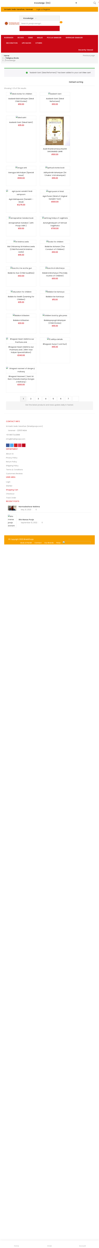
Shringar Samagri (74, 37)
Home (6, 55)
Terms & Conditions (14, 469)
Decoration (12, 43)
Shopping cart (12, 490)
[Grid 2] (62, 82)
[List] (66, 82)
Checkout (10, 494)
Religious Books (12, 58)
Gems (30, 37)
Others (38, 43)
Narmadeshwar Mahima (29, 506)
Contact (38, 543)
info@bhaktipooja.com (15, 439)
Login (8, 482)
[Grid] (57, 82)
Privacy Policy (11, 458)
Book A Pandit (26, 543)
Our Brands (49, 543)
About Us (10, 454)
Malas (40, 37)
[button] (60, 23)
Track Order (11, 498)
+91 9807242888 (13, 435)
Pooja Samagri (54, 37)
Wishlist (9, 486)
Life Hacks (26, 43)
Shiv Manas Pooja (26, 519)
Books (21, 37)
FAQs (58, 543)
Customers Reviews (14, 473)
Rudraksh (8, 37)
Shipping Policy (12, 465)
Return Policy (11, 461)
